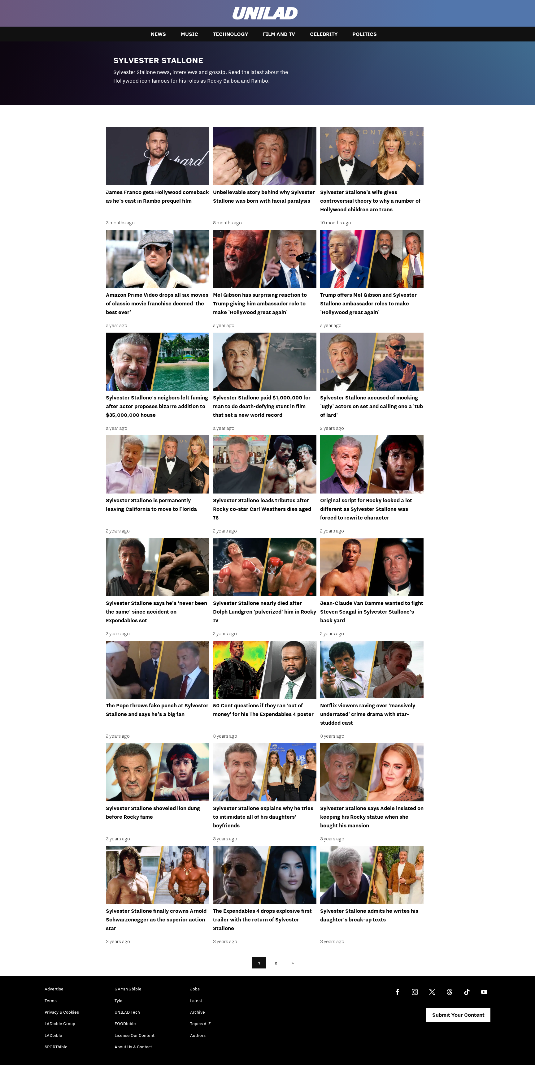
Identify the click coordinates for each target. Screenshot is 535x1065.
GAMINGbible (128, 989)
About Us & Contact (133, 1047)
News (158, 34)
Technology (230, 34)
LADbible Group (60, 1023)
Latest (196, 1000)
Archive (197, 1012)
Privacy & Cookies (62, 1012)
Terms (51, 1000)
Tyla (118, 1000)
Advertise (54, 989)
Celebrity (323, 34)
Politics (364, 34)
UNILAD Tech (127, 1012)
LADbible (53, 1035)
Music (189, 34)
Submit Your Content (458, 1014)
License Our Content (134, 1035)
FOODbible (125, 1023)
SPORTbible (56, 1047)
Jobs (195, 989)
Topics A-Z (200, 1023)
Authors (198, 1035)
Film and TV (279, 34)
